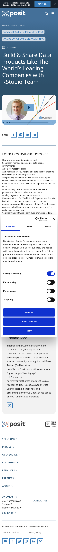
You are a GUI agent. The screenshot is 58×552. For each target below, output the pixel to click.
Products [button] (8, 446)
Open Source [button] (9, 454)
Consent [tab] (10, 226)
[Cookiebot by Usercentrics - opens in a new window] (36, 219)
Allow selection (29, 321)
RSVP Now (42, 4)
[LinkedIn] (28, 135)
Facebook (12, 541)
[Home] (14, 13)
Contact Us (9, 497)
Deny (29, 331)
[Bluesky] (35, 135)
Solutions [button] (8, 439)
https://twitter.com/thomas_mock (10, 405)
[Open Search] (46, 13)
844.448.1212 (9, 513)
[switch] (51, 282)
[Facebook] (14, 135)
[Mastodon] (21, 135)
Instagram (26, 541)
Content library (9, 25)
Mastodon (19, 541)
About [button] (6, 486)
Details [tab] (29, 226)
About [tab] (47, 226)
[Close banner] (54, 219)
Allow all (29, 312)
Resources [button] (8, 470)
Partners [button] (8, 478)
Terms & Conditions (11, 532)
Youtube (5, 541)
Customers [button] (9, 462)
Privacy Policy (35, 532)
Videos (22, 25)
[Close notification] (54, 4)
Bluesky (40, 541)
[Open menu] (53, 13)
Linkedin (33, 541)
